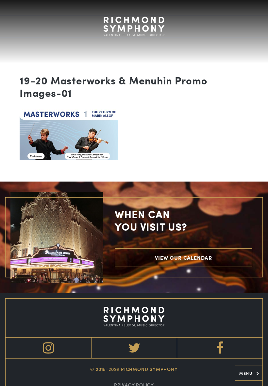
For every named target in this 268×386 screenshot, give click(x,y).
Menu (246, 373)
